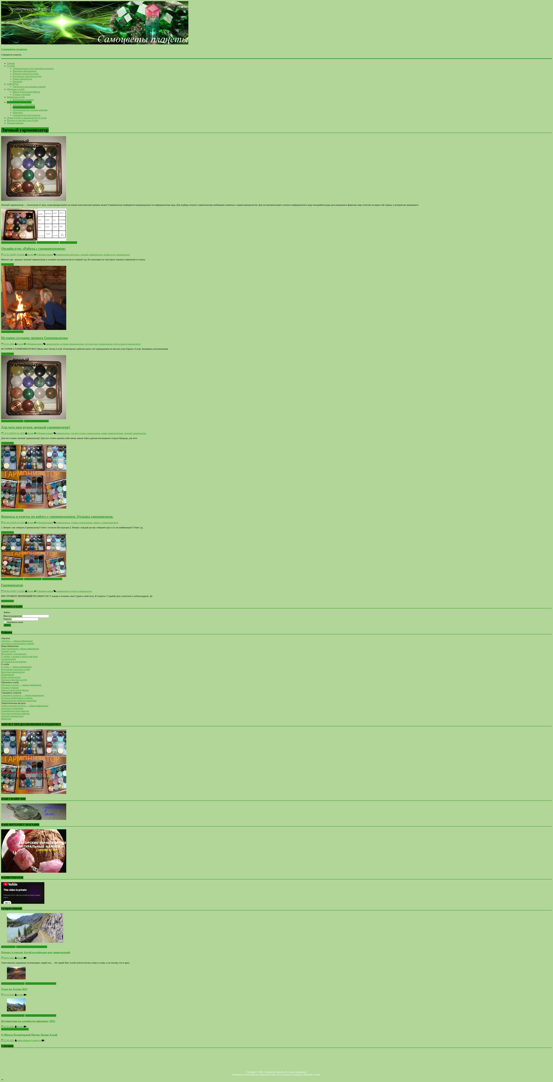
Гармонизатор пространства (26, 115)
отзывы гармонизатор (81, 522)
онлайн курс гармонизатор (116, 254)
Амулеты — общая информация (17, 641)
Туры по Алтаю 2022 (14, 989)
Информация (7, 674)
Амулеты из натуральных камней (29, 86)
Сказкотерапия (8, 659)
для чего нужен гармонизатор (85, 433)
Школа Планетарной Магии (26, 92)
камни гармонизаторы (112, 433)
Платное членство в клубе (25, 73)
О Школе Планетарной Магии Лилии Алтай (29, 1034)
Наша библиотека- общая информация (20, 648)
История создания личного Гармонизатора (34, 338)
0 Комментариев (44, 254)
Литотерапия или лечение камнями (30, 110)
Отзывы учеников (21, 94)
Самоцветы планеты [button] (11, 693)
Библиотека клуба (16, 97)
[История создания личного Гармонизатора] (33, 329)
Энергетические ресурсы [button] (13, 703)
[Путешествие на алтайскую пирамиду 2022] (16, 1010)
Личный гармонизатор (24, 107)
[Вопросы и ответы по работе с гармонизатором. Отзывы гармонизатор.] (33, 508)
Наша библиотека (32, 579)
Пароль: (7, 619)
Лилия (30, 254)
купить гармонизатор (81, 591)
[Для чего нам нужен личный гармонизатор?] (33, 418)
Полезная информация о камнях (17, 698)
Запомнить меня (15, 622)
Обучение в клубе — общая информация (21, 685)
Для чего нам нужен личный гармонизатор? (35, 427)
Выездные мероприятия (24, 71)
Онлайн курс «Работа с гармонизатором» (33, 248)
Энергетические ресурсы (19, 102)
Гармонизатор (12, 585)
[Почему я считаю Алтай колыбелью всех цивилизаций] (35, 942)
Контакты (17, 81)
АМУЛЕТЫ (12, 84)
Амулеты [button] (5, 638)
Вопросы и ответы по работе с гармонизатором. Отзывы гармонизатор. (57, 516)
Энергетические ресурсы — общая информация (24, 706)
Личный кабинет (15, 123)
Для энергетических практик (15, 713)
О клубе (11, 66)
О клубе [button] (5, 664)
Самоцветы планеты (14, 49)
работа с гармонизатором (105, 522)
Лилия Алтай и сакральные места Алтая (26, 118)
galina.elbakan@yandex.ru (29, 1040)
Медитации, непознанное (13, 654)
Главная (11, 63)
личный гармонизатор (91, 254)
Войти (7, 625)
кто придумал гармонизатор (98, 344)
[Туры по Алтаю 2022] (16, 978)
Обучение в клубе (15, 89)
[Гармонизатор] (33, 576)
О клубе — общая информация (16, 667)
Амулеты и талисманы (24, 105)
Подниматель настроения (13, 661)
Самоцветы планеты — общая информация (22, 695)
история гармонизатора (71, 344)
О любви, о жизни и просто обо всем (19, 656)
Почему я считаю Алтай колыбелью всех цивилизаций (35, 952)
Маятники (18, 112)
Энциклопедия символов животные (19, 700)
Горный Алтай (8, 651)
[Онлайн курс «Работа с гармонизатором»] (33, 240)
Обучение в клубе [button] (10, 682)
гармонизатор (52, 344)
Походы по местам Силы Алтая (22, 120)
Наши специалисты (22, 79)
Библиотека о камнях (23, 99)
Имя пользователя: (12, 616)
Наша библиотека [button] (10, 646)
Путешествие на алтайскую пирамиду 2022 (28, 1021)
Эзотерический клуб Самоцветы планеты (33, 68)
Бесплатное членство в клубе (27, 76)
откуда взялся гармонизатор (127, 344)
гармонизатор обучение (67, 254)
